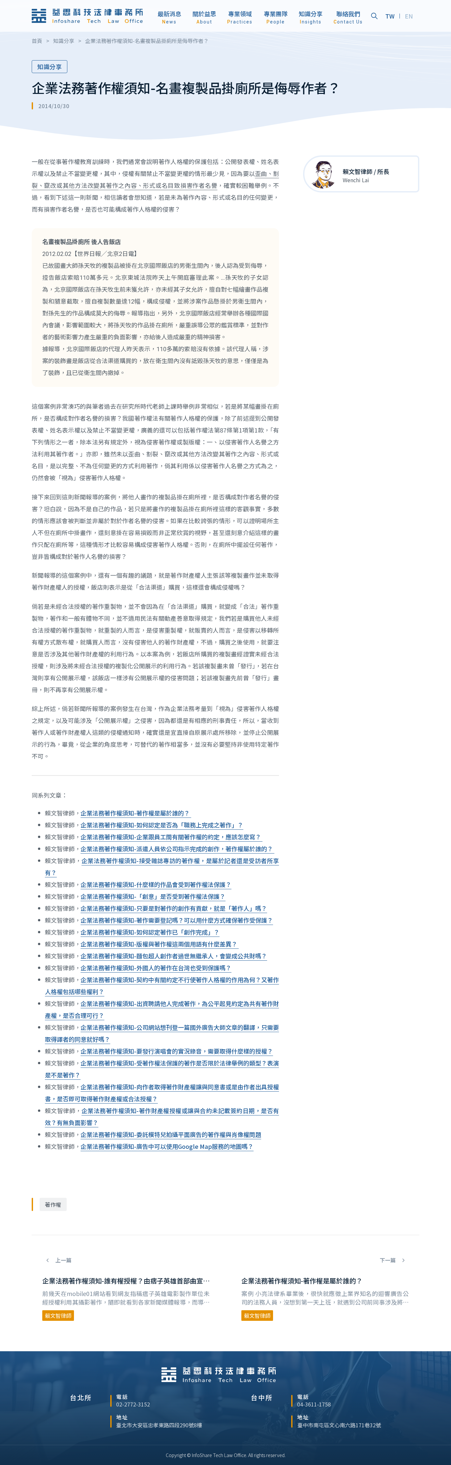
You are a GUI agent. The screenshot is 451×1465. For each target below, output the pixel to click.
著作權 (53, 1204)
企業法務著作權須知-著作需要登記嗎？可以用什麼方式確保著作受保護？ (177, 920)
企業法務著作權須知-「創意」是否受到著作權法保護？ (153, 896)
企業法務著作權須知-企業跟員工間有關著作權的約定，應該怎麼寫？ (171, 836)
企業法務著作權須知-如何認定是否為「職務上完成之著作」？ (162, 824)
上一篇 (62, 1260)
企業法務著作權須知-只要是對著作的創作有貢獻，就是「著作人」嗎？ (174, 908)
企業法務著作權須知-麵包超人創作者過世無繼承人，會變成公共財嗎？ (174, 955)
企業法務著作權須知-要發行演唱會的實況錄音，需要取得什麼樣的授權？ (177, 1051)
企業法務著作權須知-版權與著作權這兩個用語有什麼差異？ (160, 944)
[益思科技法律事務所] (87, 16)
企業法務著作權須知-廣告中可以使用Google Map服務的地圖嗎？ (167, 1146)
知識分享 (49, 66)
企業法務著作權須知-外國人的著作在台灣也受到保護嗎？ (156, 967)
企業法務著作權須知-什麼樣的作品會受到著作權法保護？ (156, 884)
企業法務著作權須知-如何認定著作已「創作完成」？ (150, 932)
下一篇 (388, 1260)
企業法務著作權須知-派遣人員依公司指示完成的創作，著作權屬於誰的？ (177, 848)
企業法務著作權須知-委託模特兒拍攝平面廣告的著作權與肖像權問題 (171, 1134)
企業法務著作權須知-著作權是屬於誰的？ (136, 813)
